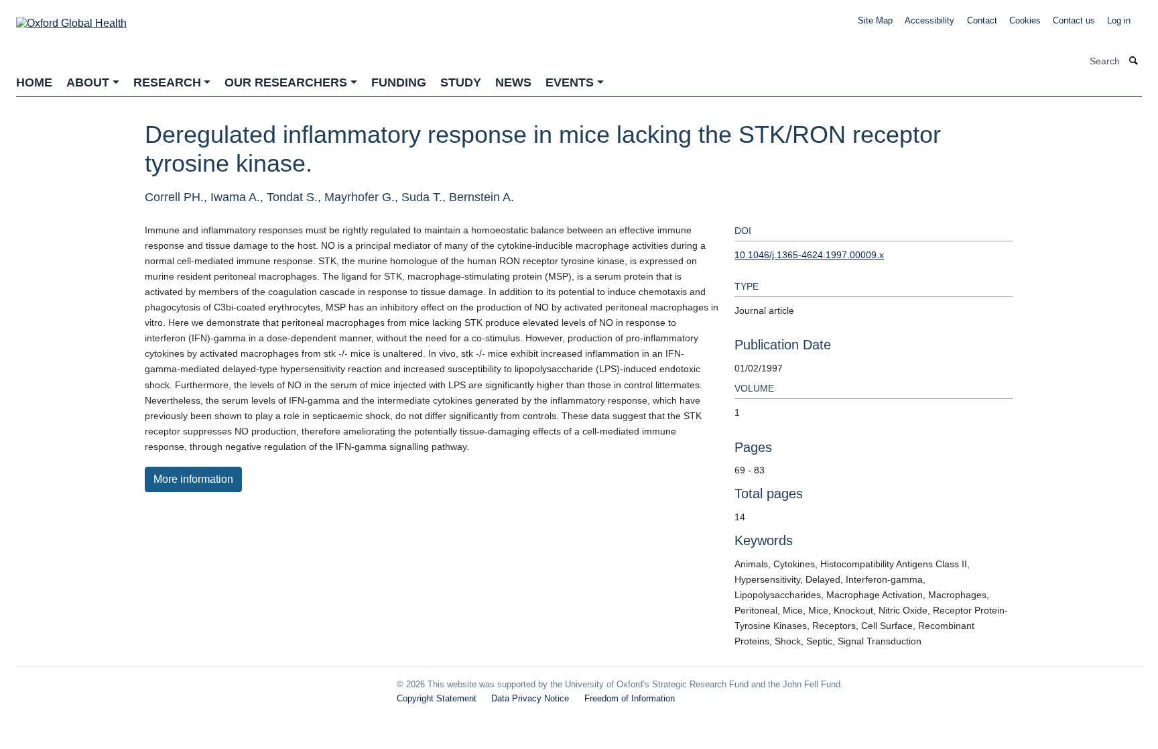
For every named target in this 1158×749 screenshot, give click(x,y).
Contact (982, 20)
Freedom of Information (629, 698)
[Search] (1134, 61)
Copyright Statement (436, 698)
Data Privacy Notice (530, 698)
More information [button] (193, 479)
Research (167, 82)
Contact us (1074, 20)
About (87, 82)
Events (569, 82)
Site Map (875, 20)
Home (34, 82)
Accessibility (929, 20)
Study (460, 82)
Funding (398, 82)
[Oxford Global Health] (71, 19)
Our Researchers (285, 82)
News (513, 82)
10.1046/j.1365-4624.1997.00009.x (809, 254)
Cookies (1025, 20)
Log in (1119, 20)
